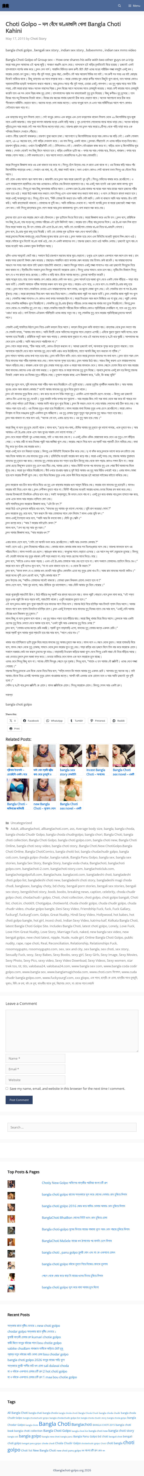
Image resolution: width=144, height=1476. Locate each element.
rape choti (32, 943)
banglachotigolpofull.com (24, 874)
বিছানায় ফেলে (63, 983)
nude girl (77, 937)
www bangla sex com (87, 966)
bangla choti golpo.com (74, 840)
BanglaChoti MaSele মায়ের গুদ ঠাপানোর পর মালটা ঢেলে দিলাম (77, 1241)
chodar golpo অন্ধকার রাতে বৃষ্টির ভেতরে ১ (32, 1331)
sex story (122, 949)
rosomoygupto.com (43, 949)
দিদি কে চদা (18, 983)
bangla (108, 828)
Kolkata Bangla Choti (123, 920)
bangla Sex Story (29, 863)
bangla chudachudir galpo (99, 851)
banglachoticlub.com (99, 869)
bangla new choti (51, 1436)
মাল (104, 1450)
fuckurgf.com (29, 914)
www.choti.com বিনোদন (104, 972)
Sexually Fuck (15, 954)
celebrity (108, 892)
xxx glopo (82, 978)
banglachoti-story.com (66, 869)
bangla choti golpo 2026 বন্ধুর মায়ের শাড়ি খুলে (36, 1360)
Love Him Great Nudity (22, 932)
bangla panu (66, 1436)
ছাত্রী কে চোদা (108, 978)
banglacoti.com (74, 874)
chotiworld (60, 903)
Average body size (89, 828)
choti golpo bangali (115, 897)
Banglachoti (98, 863)
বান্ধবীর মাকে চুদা (46, 983)
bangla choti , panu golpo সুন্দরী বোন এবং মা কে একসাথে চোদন (78, 1252)
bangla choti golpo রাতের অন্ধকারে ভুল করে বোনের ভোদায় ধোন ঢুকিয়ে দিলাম (84, 1194)
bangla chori (93, 834)
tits (25, 966)
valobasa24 (37, 966)
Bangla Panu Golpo (84, 857)
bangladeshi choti (99, 874)
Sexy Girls (92, 954)
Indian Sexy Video (76, 920)
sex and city (73, 949)
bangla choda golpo (117, 1418)
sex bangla (91, 949)
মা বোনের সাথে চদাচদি (83, 983)
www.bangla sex (34, 972)
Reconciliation (59, 943)
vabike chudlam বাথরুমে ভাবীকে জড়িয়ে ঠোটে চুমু (35, 1348)
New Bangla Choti (44, 1450)
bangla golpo (30, 1436)
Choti (56, 897)
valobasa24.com (58, 966)
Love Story (48, 932)
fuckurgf (12, 914)
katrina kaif (98, 920)
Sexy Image (109, 954)
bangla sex (106, 857)
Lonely (113, 926)
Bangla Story (52, 863)
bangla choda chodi (68, 1413)
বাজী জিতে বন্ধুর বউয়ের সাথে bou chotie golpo (35, 1343)
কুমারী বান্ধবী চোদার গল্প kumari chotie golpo (34, 1337)
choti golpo (92, 897)
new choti (62, 1450)
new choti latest (37, 937)
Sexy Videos (96, 960)
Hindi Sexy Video (82, 914)
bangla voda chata (75, 863)
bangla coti (13, 1436)
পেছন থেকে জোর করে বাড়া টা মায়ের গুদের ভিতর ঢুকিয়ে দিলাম (72, 1275)
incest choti (53, 920)
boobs (61, 892)
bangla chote (32, 1425)
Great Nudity (59, 914)
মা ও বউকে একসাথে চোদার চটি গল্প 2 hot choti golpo (37, 1371)
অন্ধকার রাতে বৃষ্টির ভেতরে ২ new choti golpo (34, 1325)
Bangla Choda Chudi (88, 1413)
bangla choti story (64, 846)
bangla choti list (80, 1431)
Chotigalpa (43, 903)
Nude (65, 937)
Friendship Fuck (91, 909)
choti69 (28, 903)
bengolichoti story (33, 892)
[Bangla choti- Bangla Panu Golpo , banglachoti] (6, 5)
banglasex (22, 886)
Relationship (79, 943)
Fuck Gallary (121, 909)
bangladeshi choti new (44, 880)
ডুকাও (8, 983)
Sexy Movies (128, 954)
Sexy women (116, 960)
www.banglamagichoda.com (67, 972)
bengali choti (115, 1436)
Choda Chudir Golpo (68, 1443)
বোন (100, 1450)
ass (72, 828)
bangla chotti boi (67, 851)
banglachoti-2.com (35, 869)
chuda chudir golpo (112, 903)
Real (44, 943)
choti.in (16, 903)
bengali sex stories (110, 886)
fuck (108, 909)
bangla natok (59, 857)
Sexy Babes (43, 954)
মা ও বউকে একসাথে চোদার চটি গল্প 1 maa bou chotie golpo (42, 1377)
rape (19, 943)
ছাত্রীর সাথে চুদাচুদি (127, 978)
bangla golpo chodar (34, 857)
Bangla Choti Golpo (42, 840)
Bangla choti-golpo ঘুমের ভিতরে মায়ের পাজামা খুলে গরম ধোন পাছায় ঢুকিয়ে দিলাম (86, 1229)
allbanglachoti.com (54, 828)
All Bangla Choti (18, 1413)
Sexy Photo (14, 960)
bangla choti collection (28, 1431)
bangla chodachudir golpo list (65, 1417)
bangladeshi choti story (78, 880)
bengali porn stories (81, 886)
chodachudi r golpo (37, 897)
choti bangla (114, 1443)
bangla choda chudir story (93, 1418)
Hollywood (104, 914)
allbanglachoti (30, 828)
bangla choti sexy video (33, 846)
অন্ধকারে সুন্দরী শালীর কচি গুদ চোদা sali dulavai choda (38, 1365)
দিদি (83, 1450)
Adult (14, 828)
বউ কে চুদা (31, 983)
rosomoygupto (16, 949)
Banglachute (53, 874)
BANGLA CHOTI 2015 (104, 1424)
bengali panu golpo (31, 1443)
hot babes (120, 914)
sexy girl (77, 954)
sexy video (46, 960)
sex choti (107, 949)
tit (19, 966)
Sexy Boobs (61, 954)
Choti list (26, 1450)
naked (84, 932)
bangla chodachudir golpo (36, 1417)
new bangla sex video (105, 932)
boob (52, 892)
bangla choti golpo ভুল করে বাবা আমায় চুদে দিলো (70, 1287)
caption (95, 892)
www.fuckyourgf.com (58, 978)
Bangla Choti (113, 834)
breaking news (78, 892)
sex (61, 949)
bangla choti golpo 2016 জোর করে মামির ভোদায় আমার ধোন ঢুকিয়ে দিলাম (83, 1206)
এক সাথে (95, 978)
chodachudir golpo (90, 1443)
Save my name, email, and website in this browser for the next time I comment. (67, 1088)
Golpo (44, 914)
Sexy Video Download (70, 960)
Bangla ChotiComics (39, 851)
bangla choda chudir (109, 1413)
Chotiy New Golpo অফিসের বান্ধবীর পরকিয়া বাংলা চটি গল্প (74, 1183)
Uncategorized (21, 823)
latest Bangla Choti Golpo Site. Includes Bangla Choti (43, 926)
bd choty (59, 886)
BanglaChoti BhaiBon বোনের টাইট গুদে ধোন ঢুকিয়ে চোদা (74, 1217)
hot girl (39, 920)
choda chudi (48, 1443)
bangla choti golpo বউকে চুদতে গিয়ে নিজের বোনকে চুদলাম (75, 1264)
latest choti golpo (94, 926)
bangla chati (35, 1413)
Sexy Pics (30, 960)
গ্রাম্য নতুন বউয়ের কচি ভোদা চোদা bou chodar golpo (38, 1354)
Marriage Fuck (67, 932)
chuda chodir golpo (83, 903)
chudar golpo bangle (39, 909)
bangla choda (124, 828)
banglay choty (41, 886)
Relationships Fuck (103, 943)
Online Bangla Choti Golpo (104, 937)
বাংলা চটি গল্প (91, 1450)
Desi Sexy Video (67, 909)
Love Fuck (127, 926)
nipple (55, 937)
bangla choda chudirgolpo (64, 834)
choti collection (72, 897)
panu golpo (74, 1450)
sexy (30, 954)
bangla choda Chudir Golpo (25, 834)
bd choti (103, 1436)
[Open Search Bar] (119, 5)
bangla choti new (105, 840)
